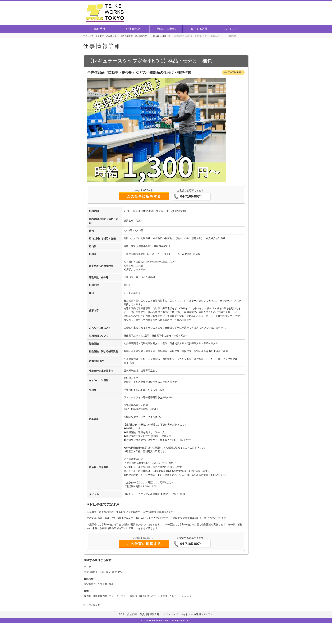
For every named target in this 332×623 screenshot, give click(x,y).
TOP (121, 614)
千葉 (101, 572)
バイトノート (232, 28)
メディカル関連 (159, 596)
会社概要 (132, 614)
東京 (86, 572)
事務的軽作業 (100, 596)
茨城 (114, 572)
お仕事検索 (133, 28)
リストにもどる (91, 604)
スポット (113, 584)
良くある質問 (199, 28)
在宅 (120, 572)
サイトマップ (170, 614)
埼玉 (107, 572)
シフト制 (102, 584)
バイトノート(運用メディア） (197, 614)
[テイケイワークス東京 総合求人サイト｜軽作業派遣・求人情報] (105, 12)
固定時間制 (90, 584)
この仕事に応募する (144, 196)
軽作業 (87, 596)
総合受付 (99, 28)
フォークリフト (117, 596)
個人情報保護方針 (150, 614)
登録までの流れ (166, 28)
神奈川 (94, 572)
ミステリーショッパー (181, 596)
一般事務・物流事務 (138, 596)
